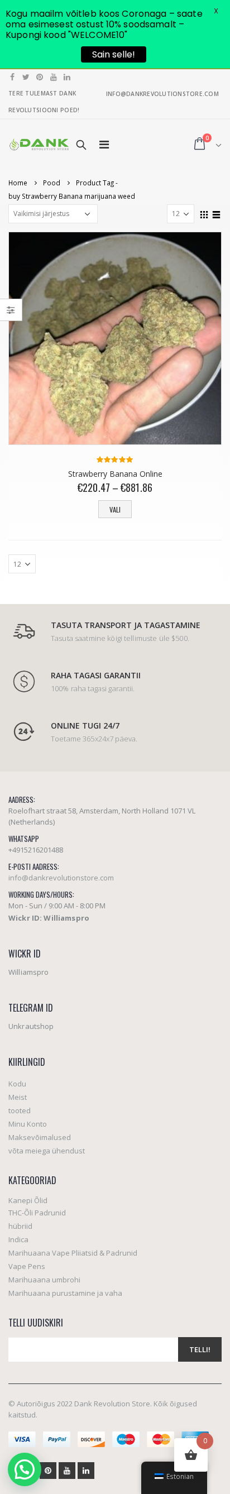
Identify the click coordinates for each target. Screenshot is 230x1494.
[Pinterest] (40, 77)
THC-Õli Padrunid (37, 1213)
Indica (18, 1239)
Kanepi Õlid (27, 1200)
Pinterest (48, 1470)
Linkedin (86, 1470)
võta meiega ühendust (46, 1151)
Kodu (17, 1084)
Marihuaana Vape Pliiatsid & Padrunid (72, 1253)
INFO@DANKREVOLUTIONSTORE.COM (162, 94)
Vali (115, 509)
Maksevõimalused (39, 1137)
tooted (19, 1110)
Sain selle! (113, 54)
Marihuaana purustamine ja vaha (65, 1293)
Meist (17, 1097)
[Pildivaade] (204, 213)
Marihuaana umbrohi (44, 1280)
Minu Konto (27, 1124)
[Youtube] (54, 77)
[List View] (217, 213)
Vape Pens (26, 1266)
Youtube (67, 1470)
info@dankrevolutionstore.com (61, 878)
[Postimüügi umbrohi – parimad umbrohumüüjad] (39, 144)
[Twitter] (26, 77)
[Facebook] (13, 77)
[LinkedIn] (67, 77)
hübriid (20, 1226)
